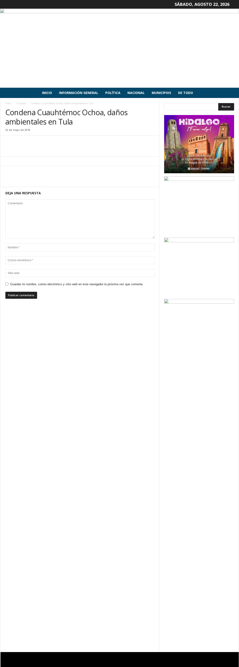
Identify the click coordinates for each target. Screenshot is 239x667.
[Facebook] (10, 149)
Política (112, 92)
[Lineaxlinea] (119, 48)
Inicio (47, 92)
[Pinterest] (31, 149)
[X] (20, 149)
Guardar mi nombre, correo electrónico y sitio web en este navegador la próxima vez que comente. (77, 284)
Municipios (161, 92)
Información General (78, 92)
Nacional (136, 92)
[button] (232, 93)
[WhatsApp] (42, 149)
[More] (53, 149)
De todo (185, 92)
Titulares (21, 103)
